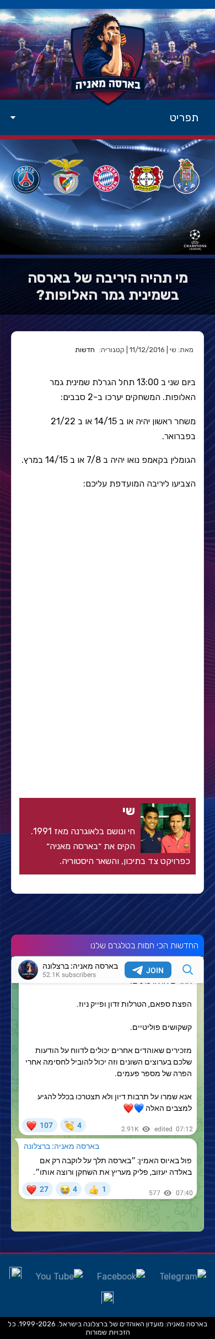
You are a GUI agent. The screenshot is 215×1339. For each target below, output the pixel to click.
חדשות (85, 349)
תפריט (184, 117)
